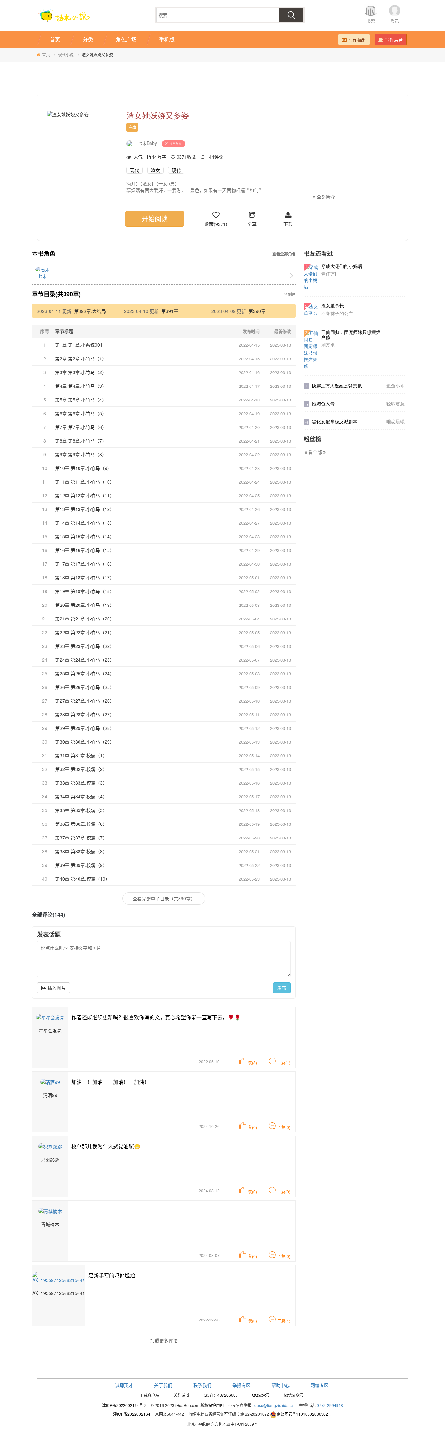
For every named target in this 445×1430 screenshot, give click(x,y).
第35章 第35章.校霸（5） (81, 810)
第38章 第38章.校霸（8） (81, 851)
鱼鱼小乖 (395, 385)
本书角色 (43, 254)
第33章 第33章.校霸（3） (81, 783)
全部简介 (325, 196)
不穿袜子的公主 (337, 313)
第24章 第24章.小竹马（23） (84, 659)
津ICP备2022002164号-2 (124, 1405)
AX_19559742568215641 (58, 1293)
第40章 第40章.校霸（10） (82, 878)
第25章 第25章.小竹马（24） (84, 673)
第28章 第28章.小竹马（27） (84, 714)
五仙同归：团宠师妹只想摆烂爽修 (350, 334)
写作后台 (394, 39)
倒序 (291, 294)
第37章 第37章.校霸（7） (81, 837)
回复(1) (284, 1062)
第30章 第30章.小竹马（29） (84, 741)
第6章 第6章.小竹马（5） (81, 413)
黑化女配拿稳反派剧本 (334, 421)
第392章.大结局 (90, 311)
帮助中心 (280, 1385)
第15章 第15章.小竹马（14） (84, 536)
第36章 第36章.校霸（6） (81, 824)
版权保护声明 (212, 1405)
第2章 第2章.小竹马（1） (81, 358)
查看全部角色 (284, 254)
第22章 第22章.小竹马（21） (84, 632)
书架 (370, 21)
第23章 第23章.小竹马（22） (84, 646)
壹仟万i (328, 273)
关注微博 (181, 1395)
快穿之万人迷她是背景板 (337, 385)
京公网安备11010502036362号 (304, 1414)
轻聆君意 (395, 403)
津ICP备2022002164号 (133, 1414)
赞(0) (252, 1127)
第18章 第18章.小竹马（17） (84, 577)
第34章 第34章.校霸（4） (81, 796)
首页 (46, 54)
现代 (134, 170)
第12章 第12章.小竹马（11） (84, 495)
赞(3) (252, 1062)
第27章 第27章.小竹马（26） (84, 700)
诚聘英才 (124, 1385)
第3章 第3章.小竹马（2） (81, 372)
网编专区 (319, 1385)
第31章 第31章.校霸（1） (81, 755)
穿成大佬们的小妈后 (341, 266)
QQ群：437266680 (221, 1395)
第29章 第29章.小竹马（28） (84, 728)
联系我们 (202, 1385)
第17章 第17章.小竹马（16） (84, 564)
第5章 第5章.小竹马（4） (81, 399)
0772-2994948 (330, 1405)
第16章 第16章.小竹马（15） (84, 550)
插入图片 (56, 988)
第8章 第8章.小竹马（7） (81, 440)
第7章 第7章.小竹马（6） (81, 427)
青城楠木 (50, 1224)
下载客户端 (149, 1395)
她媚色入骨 (323, 403)
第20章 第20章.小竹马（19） (84, 605)
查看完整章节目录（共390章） (164, 898)
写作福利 (357, 39)
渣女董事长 (332, 305)
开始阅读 (155, 218)
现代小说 (66, 54)
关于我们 (163, 1385)
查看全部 (313, 452)
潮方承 (328, 344)
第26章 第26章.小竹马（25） (84, 687)
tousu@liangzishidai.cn (274, 1405)
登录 (395, 21)
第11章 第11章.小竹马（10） (84, 481)
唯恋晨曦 (395, 421)
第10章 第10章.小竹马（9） (83, 468)
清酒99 (50, 1095)
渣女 (155, 170)
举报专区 (241, 1385)
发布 (281, 988)
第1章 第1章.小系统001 (79, 345)
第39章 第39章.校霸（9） (81, 865)
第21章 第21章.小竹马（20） (84, 618)
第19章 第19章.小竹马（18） (84, 591)
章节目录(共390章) (56, 294)
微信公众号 (294, 1395)
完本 (132, 127)
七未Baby (147, 143)
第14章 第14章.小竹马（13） (84, 522)
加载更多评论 (164, 1340)
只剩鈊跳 (50, 1159)
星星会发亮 (50, 1030)
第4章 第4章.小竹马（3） (81, 386)
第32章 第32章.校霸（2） (81, 769)
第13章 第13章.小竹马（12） (84, 509)
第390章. (258, 311)
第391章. (170, 311)
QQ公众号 (261, 1395)
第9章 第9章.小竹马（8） (81, 454)
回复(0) (284, 1127)
